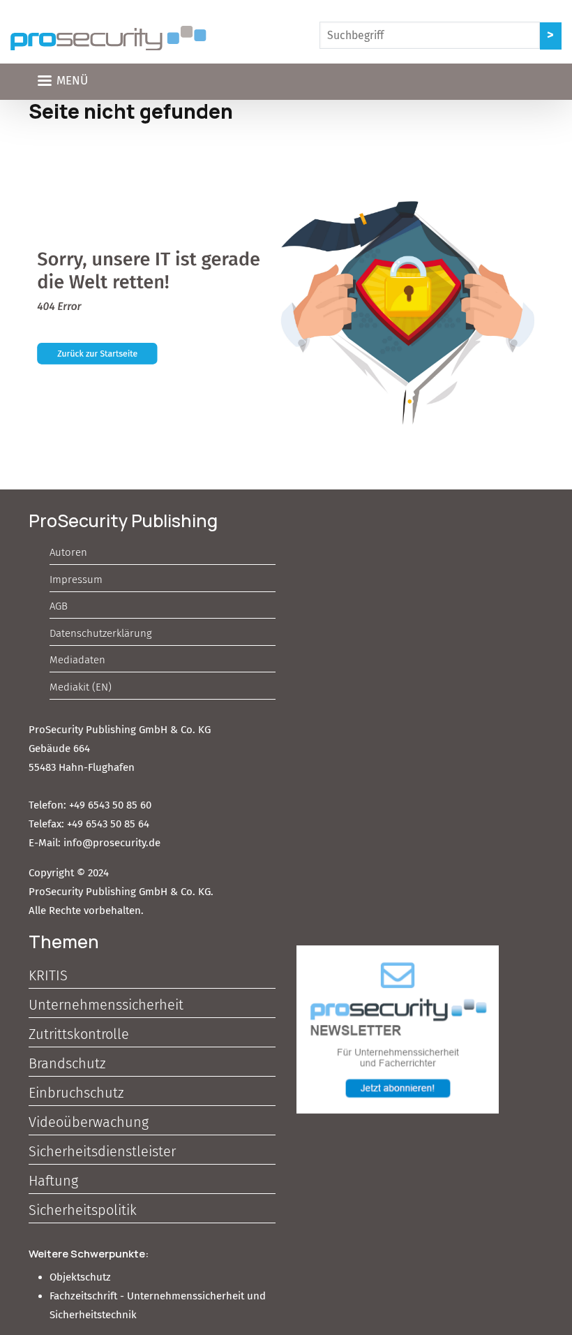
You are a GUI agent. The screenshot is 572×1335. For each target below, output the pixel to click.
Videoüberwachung (89, 1122)
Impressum (76, 579)
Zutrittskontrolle (79, 1034)
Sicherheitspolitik (83, 1210)
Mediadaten (77, 660)
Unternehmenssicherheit (106, 1004)
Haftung (53, 1180)
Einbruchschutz (76, 1092)
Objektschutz (80, 1277)
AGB (59, 606)
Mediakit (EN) (81, 687)
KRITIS (48, 975)
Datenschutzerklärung (101, 633)
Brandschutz (67, 1063)
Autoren (68, 552)
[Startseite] (108, 38)
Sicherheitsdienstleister (102, 1151)
